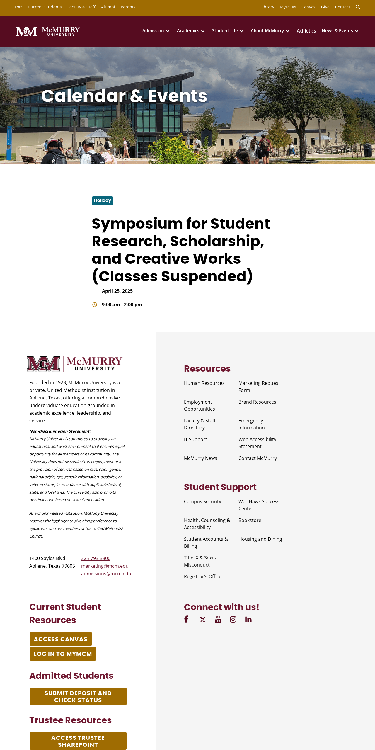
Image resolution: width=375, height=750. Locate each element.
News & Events (337, 30)
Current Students (45, 6)
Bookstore (249, 520)
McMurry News (200, 458)
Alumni (108, 6)
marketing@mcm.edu (105, 566)
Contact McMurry (257, 458)
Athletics (306, 31)
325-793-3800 (95, 558)
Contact (342, 6)
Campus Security (202, 501)
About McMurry (267, 30)
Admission (153, 30)
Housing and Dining (260, 539)
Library (267, 6)
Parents (128, 6)
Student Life (225, 30)
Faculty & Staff (81, 6)
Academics (188, 30)
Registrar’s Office (202, 576)
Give (325, 6)
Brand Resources (257, 402)
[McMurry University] (48, 36)
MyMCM (288, 6)
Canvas (308, 6)
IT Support (195, 439)
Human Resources (204, 383)
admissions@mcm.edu (106, 573)
